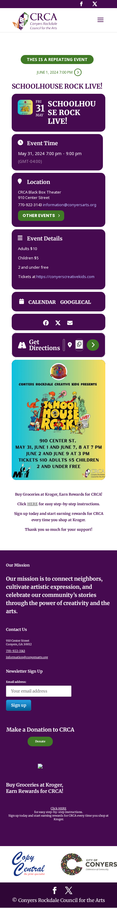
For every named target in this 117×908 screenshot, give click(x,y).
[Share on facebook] (45, 322)
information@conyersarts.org (69, 204)
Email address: (16, 682)
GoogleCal (75, 302)
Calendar (42, 302)
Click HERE (58, 808)
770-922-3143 (15, 651)
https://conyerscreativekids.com (65, 276)
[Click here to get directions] (93, 345)
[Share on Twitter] (57, 322)
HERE (32, 504)
